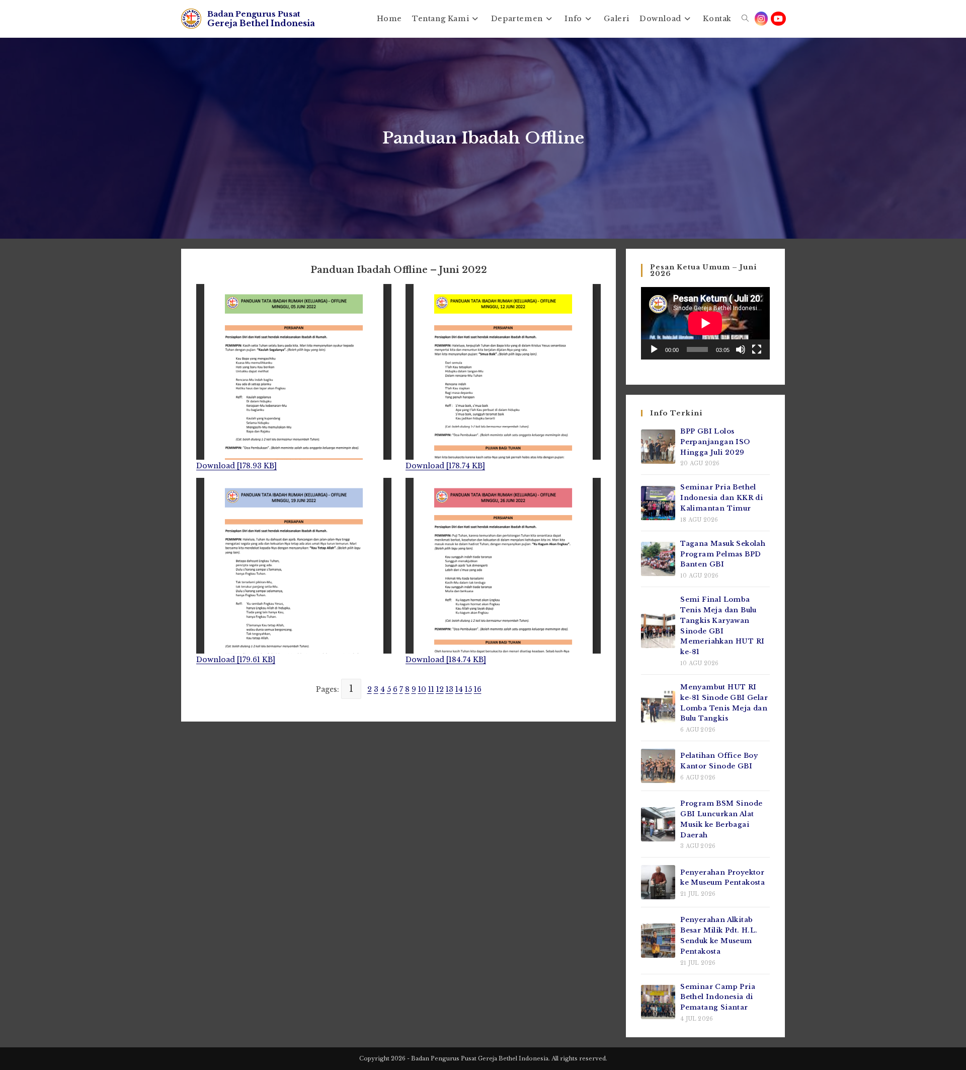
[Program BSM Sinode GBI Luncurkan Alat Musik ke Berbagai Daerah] (658, 824)
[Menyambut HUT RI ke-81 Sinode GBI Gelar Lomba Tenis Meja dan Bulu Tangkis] (658, 708)
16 (477, 689)
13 (449, 689)
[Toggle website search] (745, 18)
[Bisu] (741, 349)
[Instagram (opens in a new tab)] (761, 19)
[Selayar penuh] (757, 349)
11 (431, 689)
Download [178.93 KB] (236, 465)
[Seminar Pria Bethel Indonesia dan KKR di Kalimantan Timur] (658, 503)
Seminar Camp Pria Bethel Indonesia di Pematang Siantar (717, 997)
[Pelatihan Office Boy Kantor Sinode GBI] (658, 766)
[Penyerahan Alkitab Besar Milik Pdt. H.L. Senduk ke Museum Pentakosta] (658, 940)
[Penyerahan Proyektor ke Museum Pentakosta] (658, 882)
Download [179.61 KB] (235, 659)
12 (440, 689)
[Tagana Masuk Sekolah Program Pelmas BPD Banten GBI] (658, 559)
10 (422, 689)
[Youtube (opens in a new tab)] (778, 19)
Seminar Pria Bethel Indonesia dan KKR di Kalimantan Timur (721, 498)
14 (459, 689)
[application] (705, 323)
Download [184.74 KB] (446, 659)
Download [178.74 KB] (445, 465)
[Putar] (654, 349)
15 (468, 689)
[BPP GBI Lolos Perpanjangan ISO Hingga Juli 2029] (658, 447)
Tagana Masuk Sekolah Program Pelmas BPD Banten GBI (722, 554)
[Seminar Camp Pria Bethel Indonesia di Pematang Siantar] (658, 1002)
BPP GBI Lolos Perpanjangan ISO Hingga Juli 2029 (715, 442)
